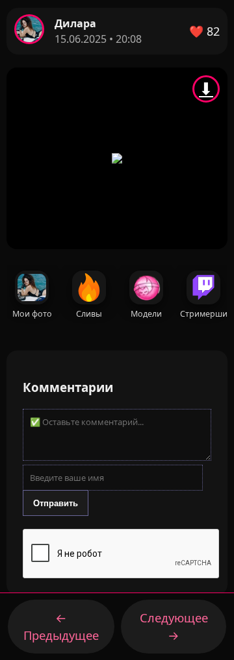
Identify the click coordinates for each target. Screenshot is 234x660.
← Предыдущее (61, 626)
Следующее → (174, 626)
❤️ (204, 31)
